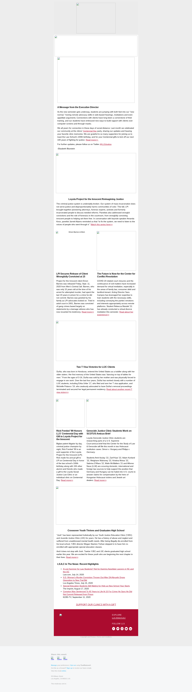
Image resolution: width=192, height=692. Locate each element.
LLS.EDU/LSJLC (119, 618)
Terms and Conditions (104, 637)
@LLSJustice (105, 144)
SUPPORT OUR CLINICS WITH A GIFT (96, 604)
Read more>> (92, 140)
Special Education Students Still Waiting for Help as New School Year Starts (96, 586)
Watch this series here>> (102, 224)
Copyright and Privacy (88, 637)
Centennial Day (90, 131)
